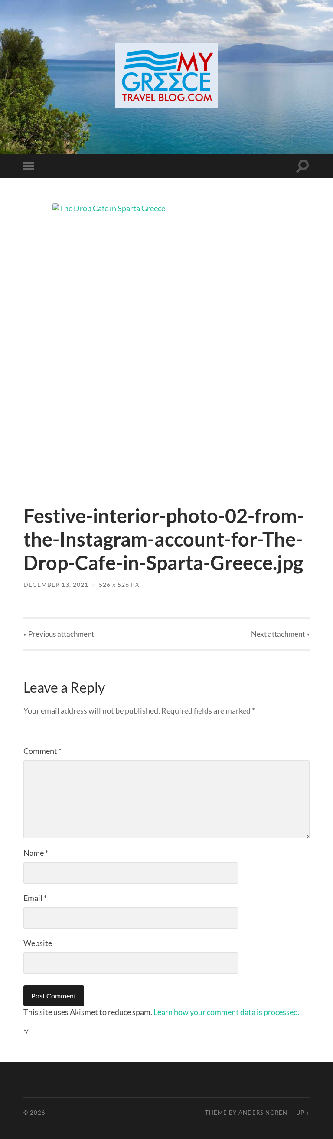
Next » (280, 633)
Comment (42, 751)
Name (35, 853)
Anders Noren (262, 1112)
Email (35, 898)
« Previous (58, 633)
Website (37, 943)
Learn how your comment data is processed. (226, 1012)
